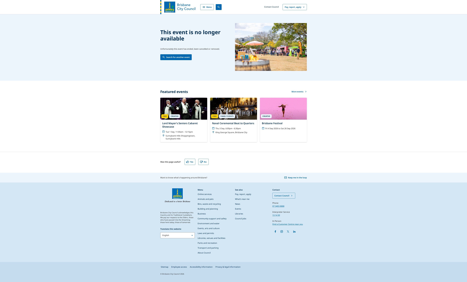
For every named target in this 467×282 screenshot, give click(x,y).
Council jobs (240, 218)
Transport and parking (208, 248)
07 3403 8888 (278, 206)
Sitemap (164, 267)
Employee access (179, 267)
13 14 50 (276, 215)
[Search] (219, 7)
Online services (205, 194)
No (205, 162)
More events (297, 91)
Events (238, 208)
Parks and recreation (207, 243)
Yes (191, 162)
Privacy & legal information (228, 267)
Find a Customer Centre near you (287, 224)
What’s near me (242, 199)
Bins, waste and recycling (209, 204)
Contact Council (271, 6)
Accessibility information (201, 267)
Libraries (239, 213)
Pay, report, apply (293, 7)
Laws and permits (206, 233)
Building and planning (208, 208)
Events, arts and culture (209, 228)
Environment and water (209, 223)
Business (202, 213)
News (237, 204)
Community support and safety (212, 218)
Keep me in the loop (297, 177)
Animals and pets (206, 199)
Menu (209, 7)
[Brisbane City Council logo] (177, 7)
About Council (204, 252)
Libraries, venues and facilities (211, 238)
